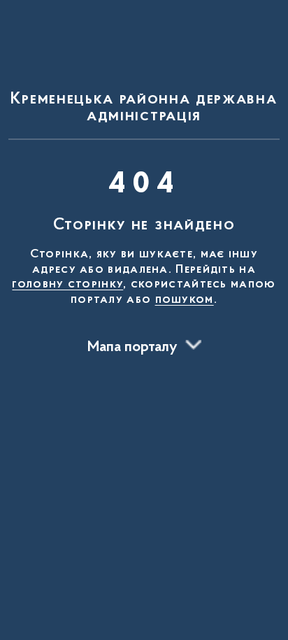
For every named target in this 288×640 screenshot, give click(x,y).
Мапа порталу (132, 347)
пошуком (184, 300)
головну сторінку (67, 284)
